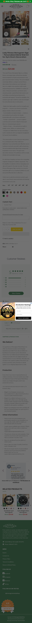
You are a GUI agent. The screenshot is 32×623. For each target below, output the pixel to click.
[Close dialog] (31, 303)
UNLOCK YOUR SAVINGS (23, 318)
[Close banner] (30, 1)
